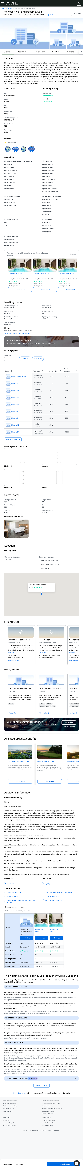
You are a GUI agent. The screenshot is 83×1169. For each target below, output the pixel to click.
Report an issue (19, 1093)
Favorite (78, 14)
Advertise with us (47, 1125)
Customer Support (8, 1123)
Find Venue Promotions (10, 1106)
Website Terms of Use (48, 1123)
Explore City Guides (8, 1108)
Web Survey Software (48, 1111)
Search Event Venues (9, 1103)
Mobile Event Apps (47, 1106)
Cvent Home (6, 1117)
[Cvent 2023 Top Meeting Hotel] (31, 148)
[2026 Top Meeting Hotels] (7, 149)
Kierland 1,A (15, 390)
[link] (21, 680)
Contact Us (6, 1120)
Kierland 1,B (15, 397)
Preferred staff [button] (74, 706)
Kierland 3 (14, 418)
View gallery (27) (74, 45)
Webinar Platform (47, 1114)
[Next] (81, 52)
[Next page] (74, 275)
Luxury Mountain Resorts (18, 762)
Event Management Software (51, 1100)
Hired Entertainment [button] (45, 706)
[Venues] (79, 3)
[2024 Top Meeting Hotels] (15, 148)
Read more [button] (11, 652)
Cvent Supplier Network (10, 1100)
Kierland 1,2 (15, 425)
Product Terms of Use (48, 1120)
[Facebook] (48, 883)
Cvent (3, 8)
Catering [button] (49, 703)
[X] (43, 883)
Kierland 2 (14, 411)
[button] (24, 33)
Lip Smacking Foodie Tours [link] (21, 688)
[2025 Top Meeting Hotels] (23, 149)
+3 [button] (54, 706)
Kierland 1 (14, 383)
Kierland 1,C (15, 404)
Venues (10, 8)
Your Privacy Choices (9, 1125)
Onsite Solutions (7, 1111)
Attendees (7, 356)
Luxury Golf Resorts (45, 762)
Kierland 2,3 (15, 432)
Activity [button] (11, 703)
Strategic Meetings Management (52, 1108)
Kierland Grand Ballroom (19, 376)
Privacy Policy (46, 1117)
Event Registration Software (51, 1103)
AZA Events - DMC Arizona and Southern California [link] (51, 688)
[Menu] (2, 3)
